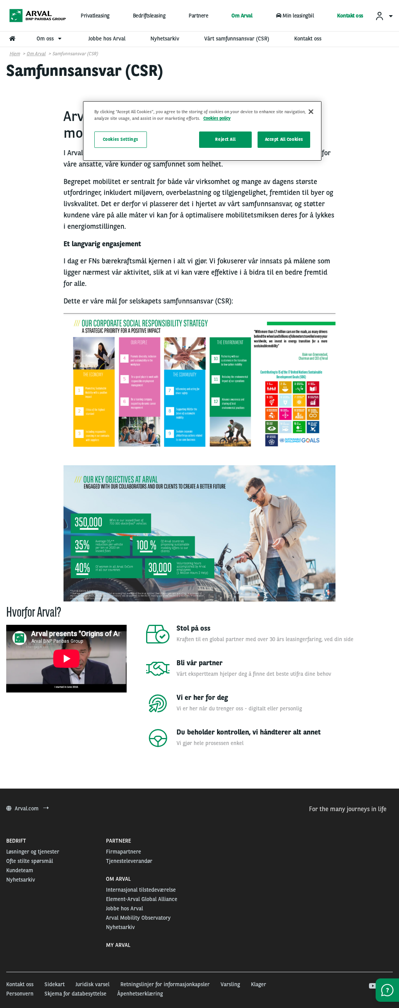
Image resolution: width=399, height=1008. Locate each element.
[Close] (311, 111)
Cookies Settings (120, 139)
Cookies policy (217, 118)
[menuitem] (384, 16)
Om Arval (241, 15)
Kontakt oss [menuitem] (307, 38)
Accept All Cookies (284, 139)
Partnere (198, 15)
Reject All (225, 139)
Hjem (14, 53)
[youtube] (372, 986)
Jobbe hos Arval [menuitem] (106, 38)
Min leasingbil (298, 15)
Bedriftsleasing (149, 15)
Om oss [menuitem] (46, 38)
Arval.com (27, 808)
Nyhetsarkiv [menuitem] (164, 38)
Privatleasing (95, 15)
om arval (36, 53)
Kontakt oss (350, 15)
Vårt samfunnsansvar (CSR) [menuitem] (236, 38)
